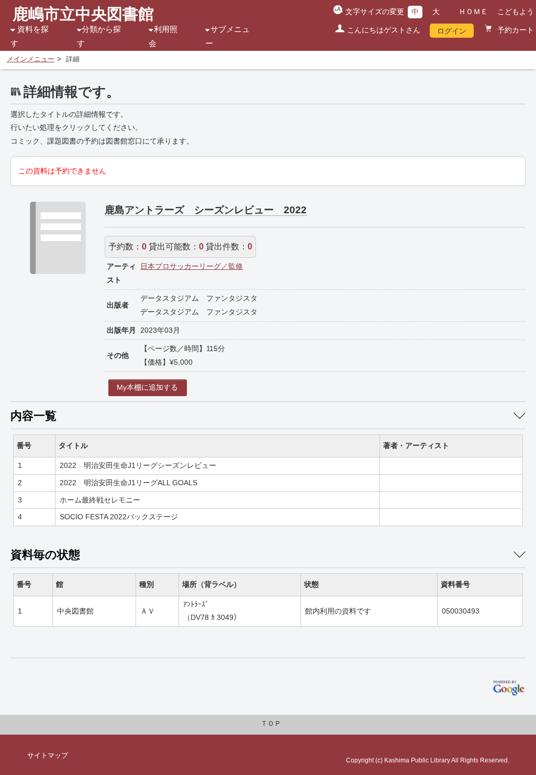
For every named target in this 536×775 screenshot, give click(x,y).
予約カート (514, 30)
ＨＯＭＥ (473, 11)
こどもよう (515, 11)
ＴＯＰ (271, 723)
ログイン (451, 31)
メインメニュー (30, 59)
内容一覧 (33, 415)
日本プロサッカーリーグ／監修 (191, 266)
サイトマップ (47, 755)
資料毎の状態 (45, 554)
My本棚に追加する (147, 387)
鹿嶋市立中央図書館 (83, 14)
